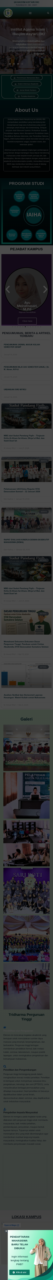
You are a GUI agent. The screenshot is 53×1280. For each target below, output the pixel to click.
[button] (6, 1231)
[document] (26, 640)
